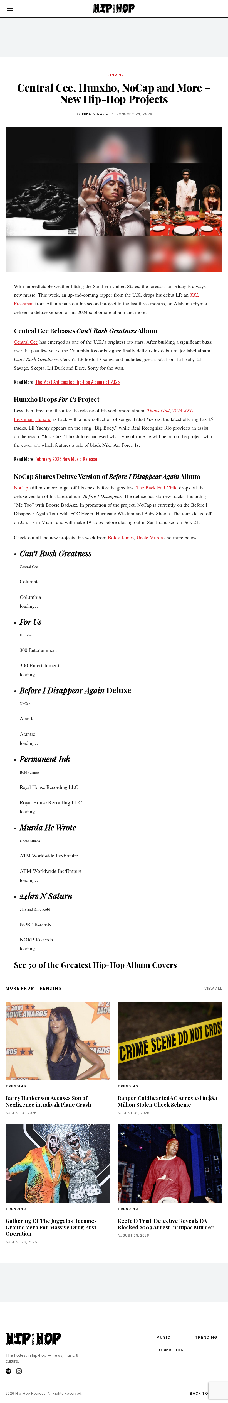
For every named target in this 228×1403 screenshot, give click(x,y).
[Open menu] (9, 8)
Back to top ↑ (206, 1393)
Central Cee (26, 341)
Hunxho (43, 419)
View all (213, 988)
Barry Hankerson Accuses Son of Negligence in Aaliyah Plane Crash (48, 1101)
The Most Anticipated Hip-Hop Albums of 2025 (77, 381)
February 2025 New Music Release (66, 458)
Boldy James (121, 537)
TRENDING (114, 75)
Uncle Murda (150, 537)
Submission (170, 1350)
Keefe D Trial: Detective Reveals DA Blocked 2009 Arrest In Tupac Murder (166, 1224)
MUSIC (163, 1337)
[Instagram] (19, 1371)
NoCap (22, 487)
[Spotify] (8, 1371)
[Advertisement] (114, 37)
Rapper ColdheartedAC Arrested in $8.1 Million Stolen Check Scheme (168, 1101)
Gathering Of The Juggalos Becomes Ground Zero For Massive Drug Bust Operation (51, 1227)
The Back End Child (157, 487)
